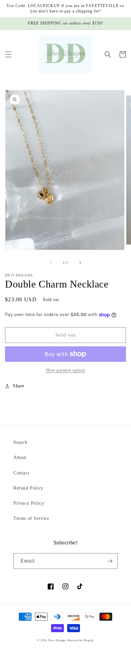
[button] (8, 54)
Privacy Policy (28, 503)
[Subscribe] (109, 561)
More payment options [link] (65, 370)
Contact (21, 472)
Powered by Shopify (81, 640)
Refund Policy (28, 488)
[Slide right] (80, 262)
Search (20, 442)
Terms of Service (31, 518)
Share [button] (19, 385)
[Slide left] (50, 262)
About (19, 457)
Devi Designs (57, 640)
